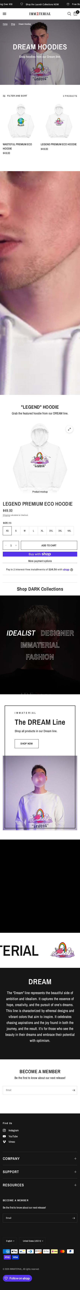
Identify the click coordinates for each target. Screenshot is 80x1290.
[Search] (69, 13)
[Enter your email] (73, 1090)
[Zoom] (69, 429)
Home (5, 24)
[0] (74, 13)
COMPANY (11, 1158)
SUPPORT (11, 1171)
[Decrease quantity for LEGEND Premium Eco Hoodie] (6, 545)
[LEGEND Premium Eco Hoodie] (59, 121)
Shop (13, 24)
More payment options (40, 560)
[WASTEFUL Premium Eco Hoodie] (21, 121)
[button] (27, 743)
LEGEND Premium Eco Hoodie (59, 144)
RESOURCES (13, 1184)
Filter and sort (17, 95)
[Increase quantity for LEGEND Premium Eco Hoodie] (16, 545)
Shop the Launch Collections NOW (25, 4)
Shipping (6, 515)
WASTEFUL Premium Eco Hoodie (17, 146)
